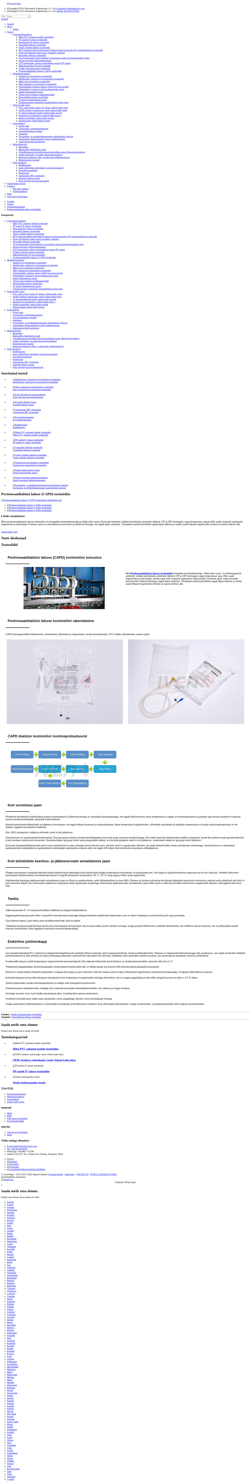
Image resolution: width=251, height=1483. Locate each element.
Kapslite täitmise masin (23, 405)
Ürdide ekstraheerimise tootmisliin (26, 1014)
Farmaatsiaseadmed (16, 207)
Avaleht (10, 201)
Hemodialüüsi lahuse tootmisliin (26, 1017)
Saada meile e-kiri (9, 532)
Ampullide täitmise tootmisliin (26, 450)
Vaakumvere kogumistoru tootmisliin (29, 465)
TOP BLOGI (82, 1174)
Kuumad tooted (56, 1174)
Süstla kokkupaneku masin (25, 473)
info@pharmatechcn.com (70, 8)
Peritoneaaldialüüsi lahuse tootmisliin (24, 209)
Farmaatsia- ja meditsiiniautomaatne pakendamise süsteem (39, 488)
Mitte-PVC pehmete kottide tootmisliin (30, 435)
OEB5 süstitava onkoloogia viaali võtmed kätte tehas (44, 1060)
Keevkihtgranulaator (22, 420)
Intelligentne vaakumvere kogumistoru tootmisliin (35, 382)
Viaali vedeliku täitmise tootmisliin (28, 457)
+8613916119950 (68, 11)
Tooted (10, 204)
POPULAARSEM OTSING (103, 1174)
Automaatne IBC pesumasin (26, 412)
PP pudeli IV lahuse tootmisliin (27, 442)
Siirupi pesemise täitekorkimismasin (29, 480)
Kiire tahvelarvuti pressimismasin (28, 397)
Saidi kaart (69, 1174)
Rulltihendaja (19, 427)
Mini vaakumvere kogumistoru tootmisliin (32, 389)
